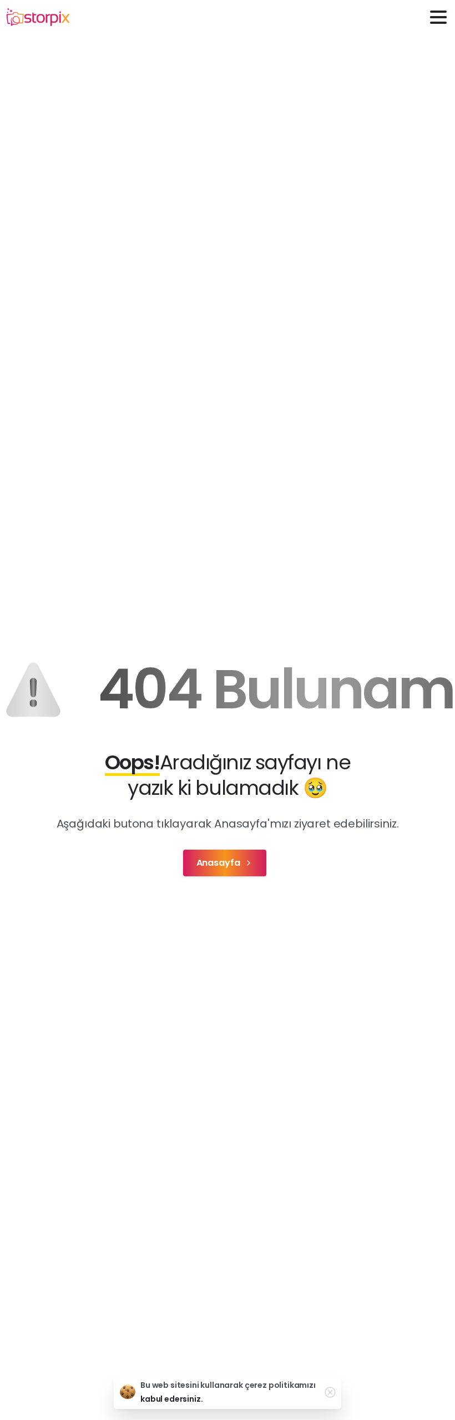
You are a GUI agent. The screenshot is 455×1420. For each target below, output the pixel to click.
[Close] (330, 1392)
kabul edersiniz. (171, 1398)
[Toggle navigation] (438, 17)
